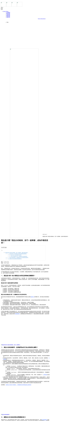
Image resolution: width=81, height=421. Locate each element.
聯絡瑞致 (8, 19)
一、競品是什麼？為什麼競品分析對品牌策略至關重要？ (17, 253)
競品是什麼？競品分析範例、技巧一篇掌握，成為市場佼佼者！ (16, 252)
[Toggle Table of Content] (2, 250)
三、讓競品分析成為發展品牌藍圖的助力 (15, 258)
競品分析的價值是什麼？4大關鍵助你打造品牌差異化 (19, 256)
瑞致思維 (8, 16)
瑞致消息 (8, 23)
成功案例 (8, 10)
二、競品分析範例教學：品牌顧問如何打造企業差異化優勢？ (18, 257)
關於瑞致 (8, 13)
